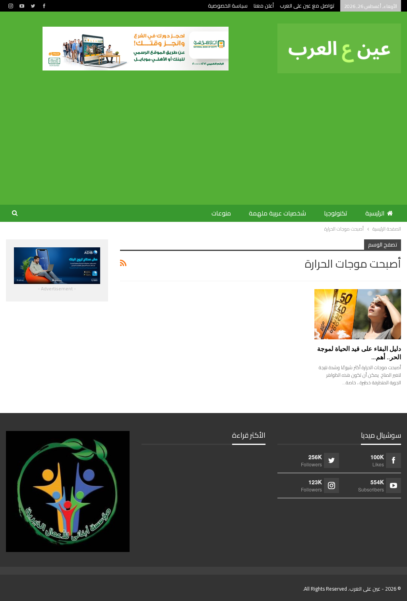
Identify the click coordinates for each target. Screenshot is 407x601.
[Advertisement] (203, 133)
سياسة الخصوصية (228, 5)
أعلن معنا (264, 5)
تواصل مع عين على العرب (307, 5)
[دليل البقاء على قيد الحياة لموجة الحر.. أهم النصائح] (357, 314)
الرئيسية (375, 213)
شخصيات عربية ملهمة (277, 213)
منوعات (221, 213)
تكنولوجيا (335, 213)
